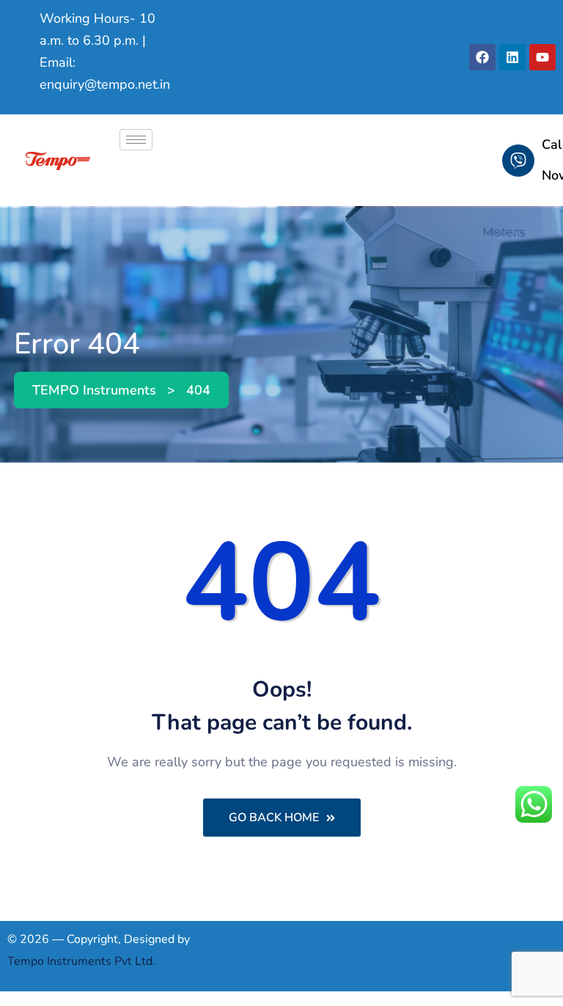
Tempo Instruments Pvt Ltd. (81, 961)
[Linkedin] (512, 57)
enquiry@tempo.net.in (105, 84)
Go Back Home (274, 817)
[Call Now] (518, 160)
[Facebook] (482, 57)
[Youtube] (542, 57)
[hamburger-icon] (135, 139)
